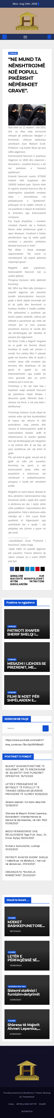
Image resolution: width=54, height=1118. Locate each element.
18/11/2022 (15, 931)
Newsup (47, 1093)
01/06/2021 (15, 1034)
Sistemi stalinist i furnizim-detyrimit (25, 802)
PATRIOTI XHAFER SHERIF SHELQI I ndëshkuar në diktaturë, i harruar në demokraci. (26, 860)
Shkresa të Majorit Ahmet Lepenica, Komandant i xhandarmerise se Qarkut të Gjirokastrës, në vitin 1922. (26, 817)
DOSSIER (11, 918)
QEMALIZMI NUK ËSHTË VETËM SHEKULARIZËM (18, 580)
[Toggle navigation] (25, 37)
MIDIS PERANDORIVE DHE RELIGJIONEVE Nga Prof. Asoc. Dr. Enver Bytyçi (26, 834)
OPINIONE (13, 53)
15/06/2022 (16, 965)
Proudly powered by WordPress (19, 1093)
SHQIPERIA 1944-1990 (17, 986)
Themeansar (28, 1097)
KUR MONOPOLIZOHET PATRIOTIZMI (35, 579)
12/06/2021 (15, 1000)
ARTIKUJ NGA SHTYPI (26, 1104)
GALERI (42, 1104)
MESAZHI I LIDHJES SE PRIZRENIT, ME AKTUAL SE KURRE (26, 667)
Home (11, 1104)
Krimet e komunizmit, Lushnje (22, 845)
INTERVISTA (27, 1111)
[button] (45, 36)
